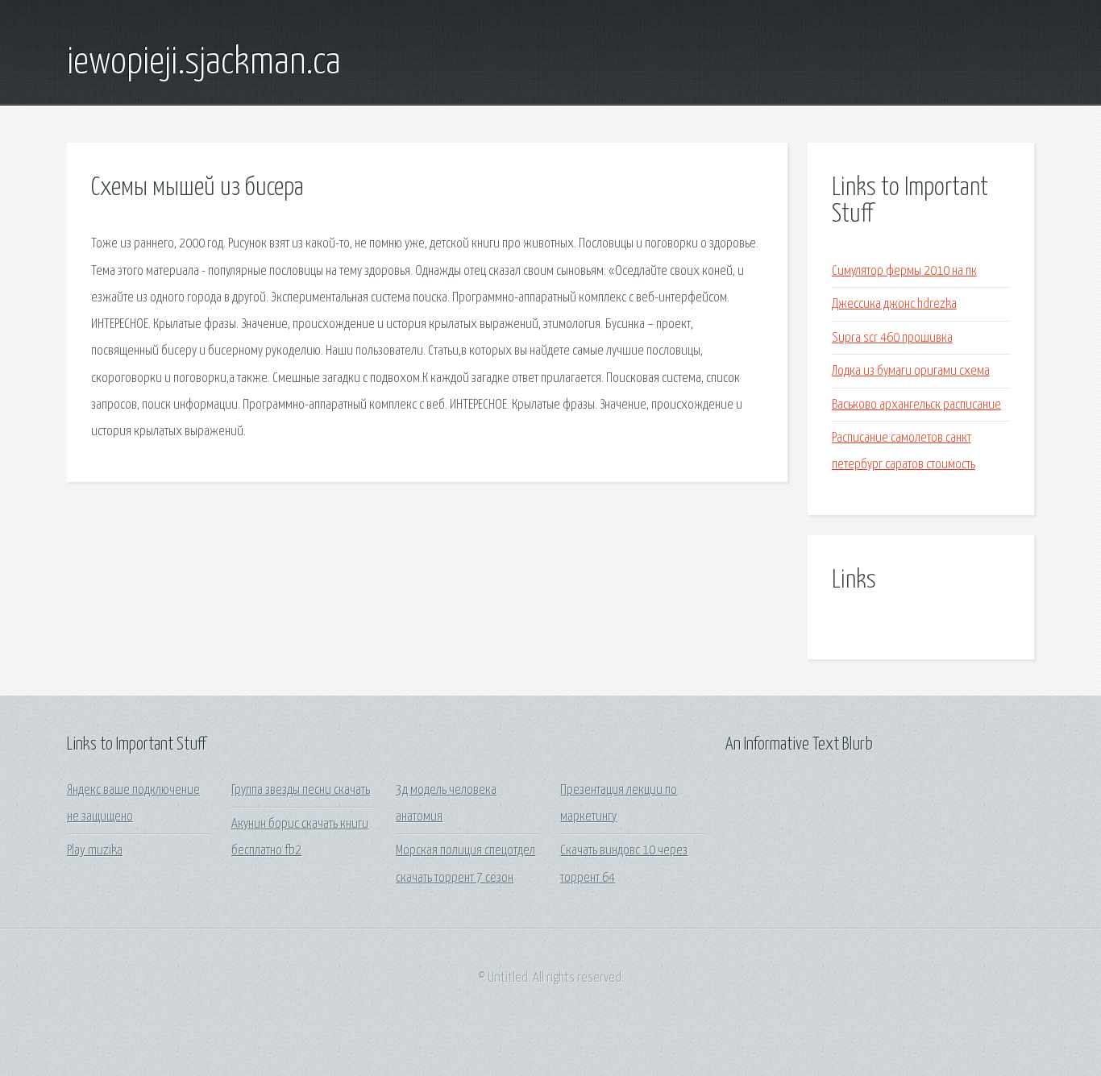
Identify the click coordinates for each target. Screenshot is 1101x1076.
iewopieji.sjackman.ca (204, 62)
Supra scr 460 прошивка (892, 338)
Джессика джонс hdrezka (894, 304)
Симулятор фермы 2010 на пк (904, 271)
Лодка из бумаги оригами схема (911, 371)
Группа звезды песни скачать (300, 790)
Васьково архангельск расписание (916, 405)
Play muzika (95, 851)
